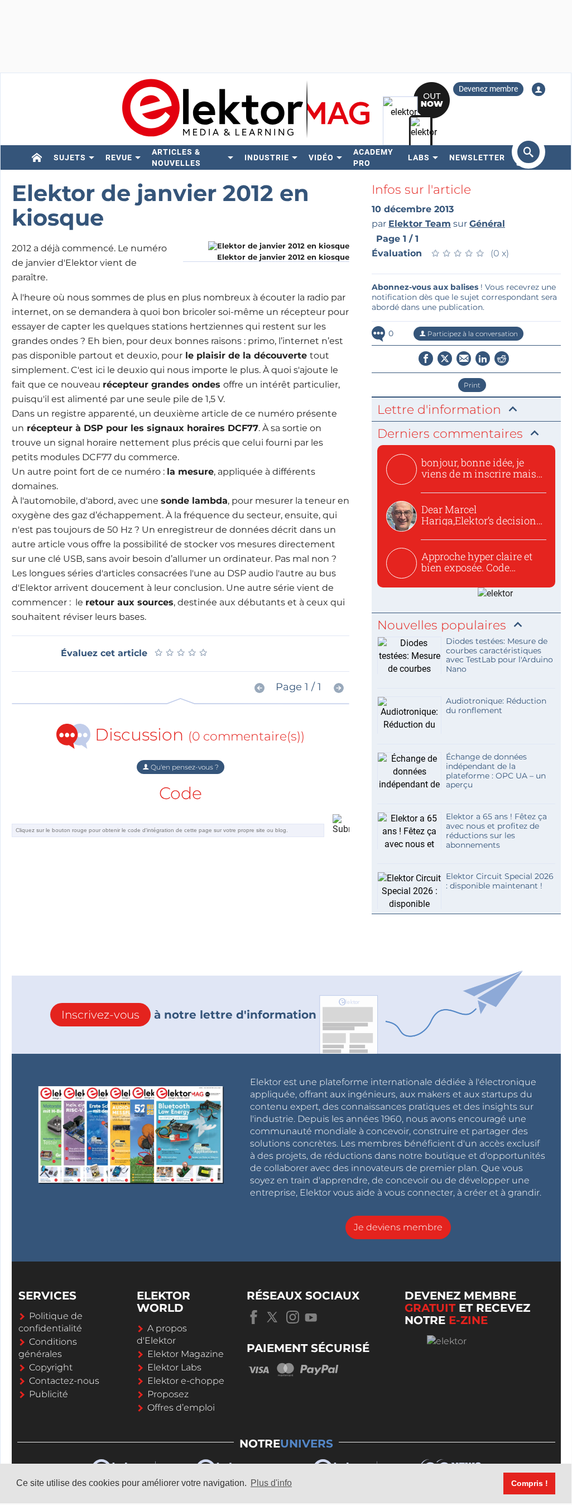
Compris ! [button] (529, 1483)
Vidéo (321, 157)
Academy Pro (373, 157)
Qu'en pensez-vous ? (184, 767)
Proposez (168, 1394)
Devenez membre (488, 88)
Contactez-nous (64, 1380)
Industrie (266, 157)
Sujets (70, 157)
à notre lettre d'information (188, 1014)
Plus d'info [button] (271, 1483)
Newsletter (477, 157)
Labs (419, 157)
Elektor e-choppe (185, 1380)
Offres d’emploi (181, 1407)
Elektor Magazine (185, 1354)
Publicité (48, 1394)
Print (472, 385)
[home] (37, 157)
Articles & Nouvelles (176, 157)
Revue (118, 157)
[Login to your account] (538, 89)
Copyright (51, 1367)
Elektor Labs (174, 1367)
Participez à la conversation (472, 333)
